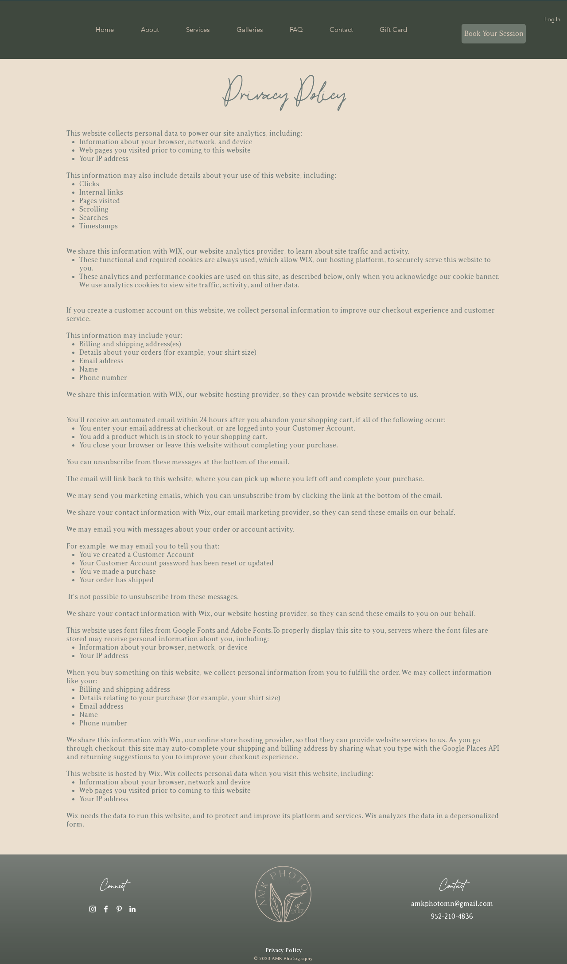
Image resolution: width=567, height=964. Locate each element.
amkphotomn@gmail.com (452, 904)
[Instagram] (92, 909)
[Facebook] (105, 909)
